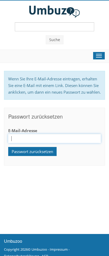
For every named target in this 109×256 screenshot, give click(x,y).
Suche (54, 39)
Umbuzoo (39, 249)
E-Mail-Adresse (22, 130)
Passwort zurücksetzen (32, 151)
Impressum (59, 249)
